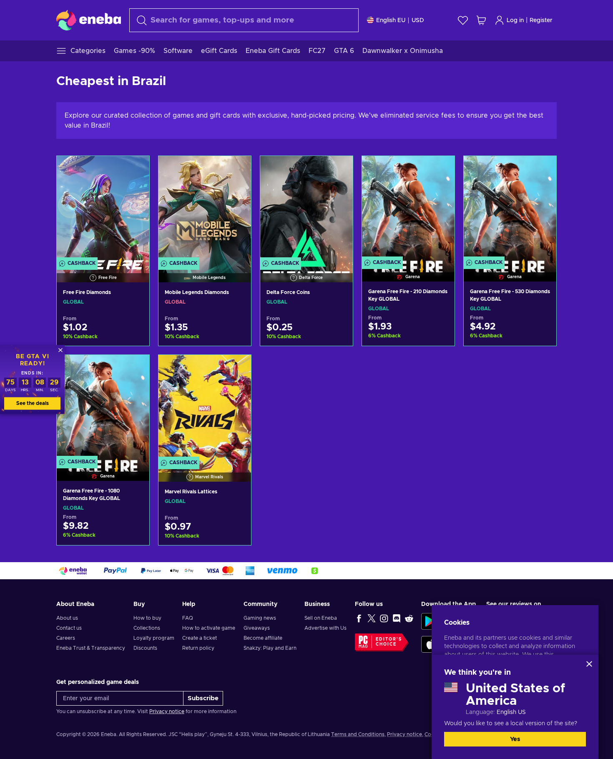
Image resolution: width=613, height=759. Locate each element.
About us (67, 618)
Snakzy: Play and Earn (270, 648)
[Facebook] (359, 618)
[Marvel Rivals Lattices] (204, 407)
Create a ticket (199, 638)
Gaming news (260, 618)
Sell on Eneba (320, 618)
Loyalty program (153, 638)
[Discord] (396, 618)
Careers (65, 638)
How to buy (147, 618)
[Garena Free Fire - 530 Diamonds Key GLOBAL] (510, 208)
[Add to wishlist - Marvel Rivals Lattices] (237, 368)
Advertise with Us (325, 628)
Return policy (198, 648)
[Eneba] (88, 20)
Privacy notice (166, 711)
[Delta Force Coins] (306, 208)
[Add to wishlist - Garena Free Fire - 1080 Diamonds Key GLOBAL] (135, 368)
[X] (371, 618)
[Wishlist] (463, 20)
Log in (515, 20)
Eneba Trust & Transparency (90, 648)
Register (541, 20)
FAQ (187, 618)
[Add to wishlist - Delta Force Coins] (339, 169)
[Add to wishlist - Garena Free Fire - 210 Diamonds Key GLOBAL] (440, 169)
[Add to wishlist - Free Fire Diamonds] (135, 169)
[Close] (589, 664)
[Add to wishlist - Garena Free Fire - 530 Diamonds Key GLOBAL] (542, 169)
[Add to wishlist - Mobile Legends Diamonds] (237, 169)
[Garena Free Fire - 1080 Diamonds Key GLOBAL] (103, 407)
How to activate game (208, 628)
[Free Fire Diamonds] (103, 208)
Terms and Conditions (357, 734)
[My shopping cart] (481, 20)
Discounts (145, 648)
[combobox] (244, 20)
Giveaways (257, 628)
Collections (146, 628)
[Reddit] (409, 618)
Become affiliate (263, 638)
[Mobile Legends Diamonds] (204, 208)
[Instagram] (384, 618)
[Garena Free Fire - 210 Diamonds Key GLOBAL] (408, 208)
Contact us (69, 628)
